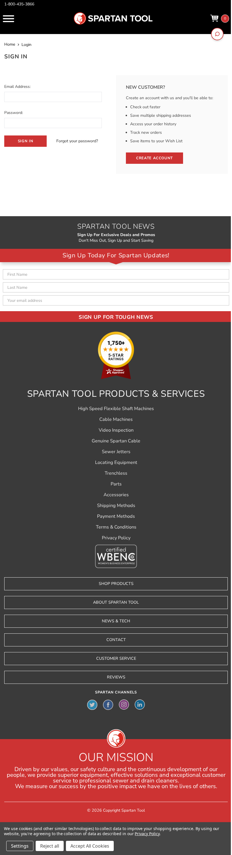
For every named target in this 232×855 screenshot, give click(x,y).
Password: (13, 112)
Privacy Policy (116, 538)
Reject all (49, 846)
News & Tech (116, 621)
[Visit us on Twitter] (92, 704)
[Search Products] (217, 34)
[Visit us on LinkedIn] (140, 704)
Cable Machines (116, 419)
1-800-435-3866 (19, 4)
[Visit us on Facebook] (108, 704)
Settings (20, 846)
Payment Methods (116, 516)
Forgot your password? (77, 141)
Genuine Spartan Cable (116, 441)
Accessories (116, 495)
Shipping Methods (116, 505)
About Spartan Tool (116, 602)
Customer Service (116, 658)
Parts (116, 484)
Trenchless (116, 473)
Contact (116, 639)
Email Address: (17, 86)
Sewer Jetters (116, 452)
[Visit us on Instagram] (124, 704)
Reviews (116, 677)
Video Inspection (116, 430)
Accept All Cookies (89, 846)
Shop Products (116, 583)
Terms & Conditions (116, 527)
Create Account (154, 158)
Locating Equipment (116, 462)
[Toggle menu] (8, 18)
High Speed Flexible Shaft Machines (116, 408)
